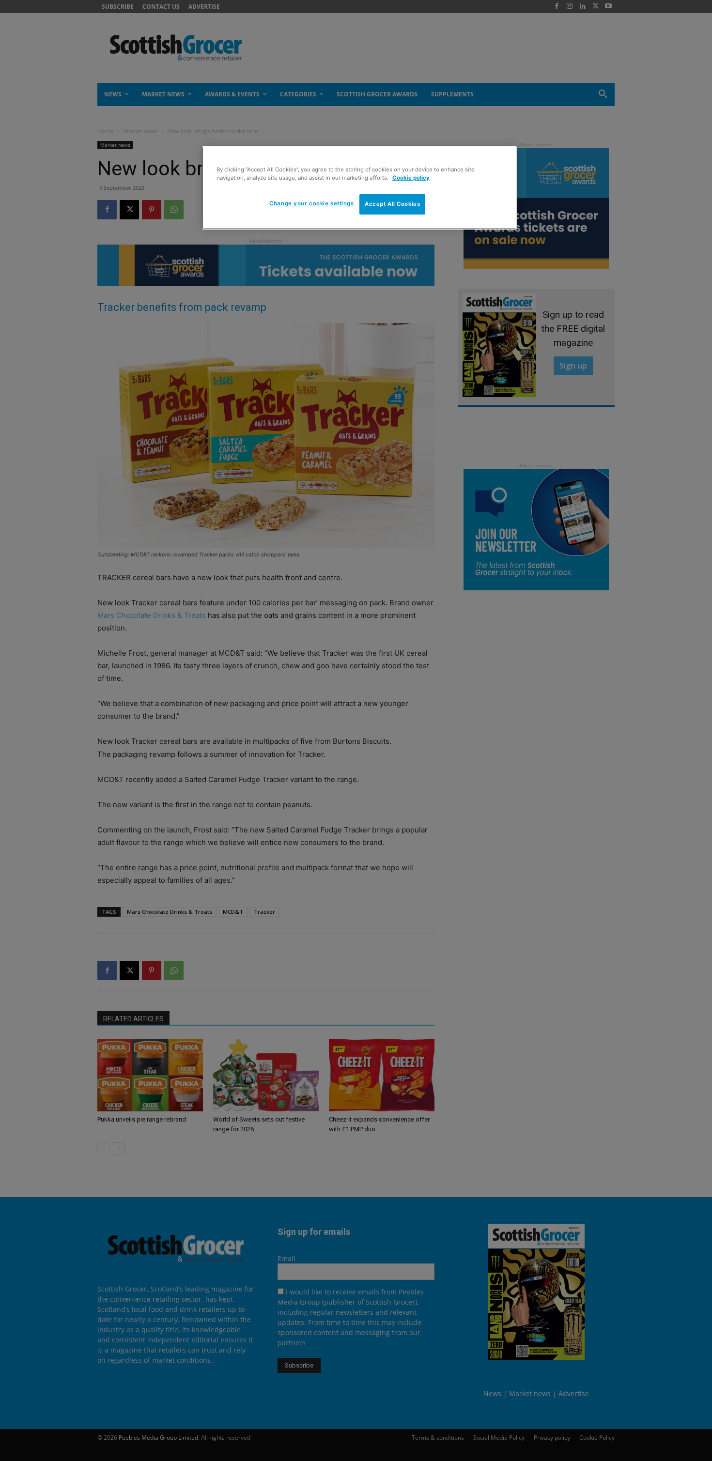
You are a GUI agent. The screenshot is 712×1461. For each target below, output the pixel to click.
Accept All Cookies (392, 203)
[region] (359, 188)
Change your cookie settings (311, 203)
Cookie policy (411, 177)
